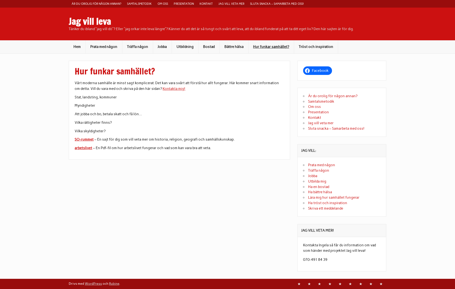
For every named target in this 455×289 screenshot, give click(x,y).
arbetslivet (83, 148)
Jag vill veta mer (231, 3)
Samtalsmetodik (139, 3)
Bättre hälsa (234, 47)
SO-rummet (84, 139)
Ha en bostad (318, 187)
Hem (77, 47)
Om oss (163, 3)
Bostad (209, 47)
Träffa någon (137, 47)
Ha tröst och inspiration (327, 203)
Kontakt (206, 3)
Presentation (184, 3)
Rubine (114, 283)
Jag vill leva (90, 21)
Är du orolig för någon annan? (96, 3)
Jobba (162, 47)
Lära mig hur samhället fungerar (333, 197)
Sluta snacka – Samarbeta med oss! (277, 3)
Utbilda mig (317, 181)
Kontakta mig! (174, 89)
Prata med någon (103, 47)
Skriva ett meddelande (325, 208)
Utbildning (185, 47)
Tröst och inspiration (316, 47)
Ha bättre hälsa (320, 192)
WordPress (93, 283)
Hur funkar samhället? (271, 47)
